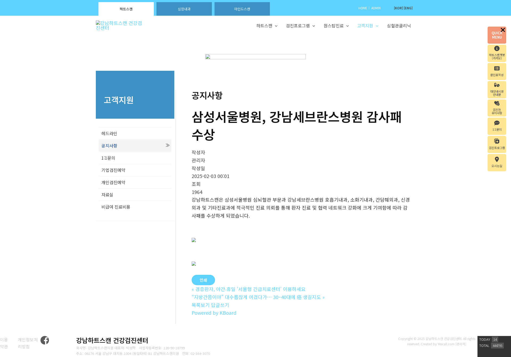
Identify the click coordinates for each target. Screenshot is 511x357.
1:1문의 (108, 158)
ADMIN (376, 8)
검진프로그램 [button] (298, 25)
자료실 (107, 194)
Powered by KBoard (214, 312)
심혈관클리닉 (399, 25)
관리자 (460, 344)
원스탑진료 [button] (334, 25)
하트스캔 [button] (264, 25)
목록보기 (201, 304)
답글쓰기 (220, 304)
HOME (362, 8)
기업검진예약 (113, 170)
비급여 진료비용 (115, 207)
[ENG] (408, 8)
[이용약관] (5, 343)
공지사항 (109, 145)
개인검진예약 (113, 182)
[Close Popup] (503, 30)
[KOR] (398, 8)
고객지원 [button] (365, 25)
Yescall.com (446, 344)
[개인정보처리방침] (29, 343)
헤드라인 (109, 133)
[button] (275, 25)
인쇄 (203, 280)
